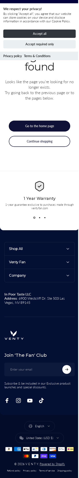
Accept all (39, 33)
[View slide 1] (34, 217)
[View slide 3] (44, 217)
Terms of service (45, 470)
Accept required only (39, 44)
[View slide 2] (39, 217)
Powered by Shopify (50, 464)
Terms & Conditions (37, 56)
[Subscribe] (63, 369)
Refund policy (12, 470)
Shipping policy (63, 470)
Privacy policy (12, 56)
